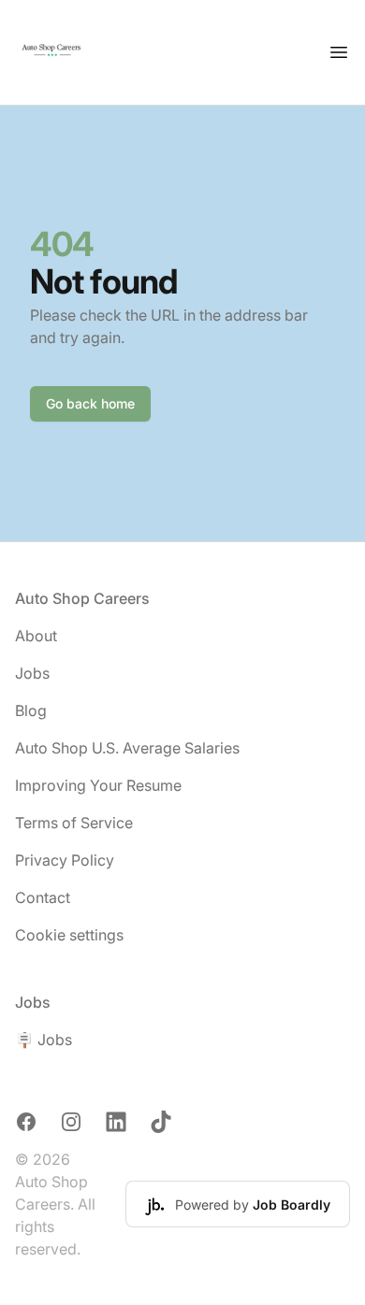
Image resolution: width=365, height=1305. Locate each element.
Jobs (32, 673)
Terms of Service (74, 822)
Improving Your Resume (98, 785)
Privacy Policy (64, 860)
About (36, 635)
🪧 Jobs (43, 1039)
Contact (42, 897)
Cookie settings (69, 934)
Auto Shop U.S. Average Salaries (127, 748)
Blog (31, 710)
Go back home (90, 403)
